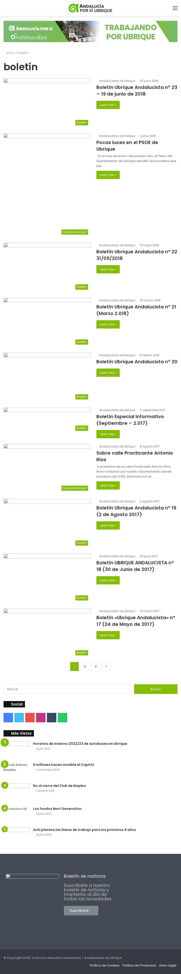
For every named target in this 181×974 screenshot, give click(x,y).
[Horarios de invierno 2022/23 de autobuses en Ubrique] (16, 750)
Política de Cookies (104, 965)
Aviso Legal (167, 965)
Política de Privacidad (139, 965)
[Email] (51, 717)
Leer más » (108, 105)
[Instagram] (40, 717)
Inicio (10, 53)
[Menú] (175, 9)
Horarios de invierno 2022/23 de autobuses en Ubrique (80, 743)
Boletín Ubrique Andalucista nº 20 (136, 361)
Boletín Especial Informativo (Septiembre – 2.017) (130, 419)
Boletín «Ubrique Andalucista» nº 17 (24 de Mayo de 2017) (135, 620)
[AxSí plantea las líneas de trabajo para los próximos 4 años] (16, 837)
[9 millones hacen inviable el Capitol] (16, 771)
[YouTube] (30, 717)
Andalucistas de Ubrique (117, 81)
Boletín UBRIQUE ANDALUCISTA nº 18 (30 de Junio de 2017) (135, 566)
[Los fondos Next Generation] (16, 815)
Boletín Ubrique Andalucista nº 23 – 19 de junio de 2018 (136, 90)
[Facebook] (8, 717)
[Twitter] (19, 717)
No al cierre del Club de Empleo (59, 785)
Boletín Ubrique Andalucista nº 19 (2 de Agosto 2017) (136, 511)
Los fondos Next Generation (57, 808)
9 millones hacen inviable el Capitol (63, 764)
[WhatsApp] (62, 717)
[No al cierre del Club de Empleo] (16, 793)
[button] (81, 910)
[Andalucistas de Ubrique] (90, 8)
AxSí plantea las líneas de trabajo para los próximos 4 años (84, 829)
